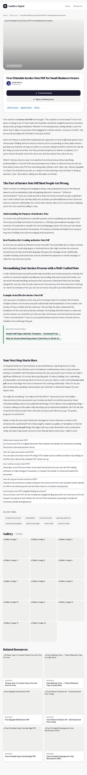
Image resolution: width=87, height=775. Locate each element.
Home (67, 6)
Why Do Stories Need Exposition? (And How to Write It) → (34, 338)
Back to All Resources (45, 99)
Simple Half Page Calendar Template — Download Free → (33, 333)
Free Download (45, 93)
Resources (78, 6)
